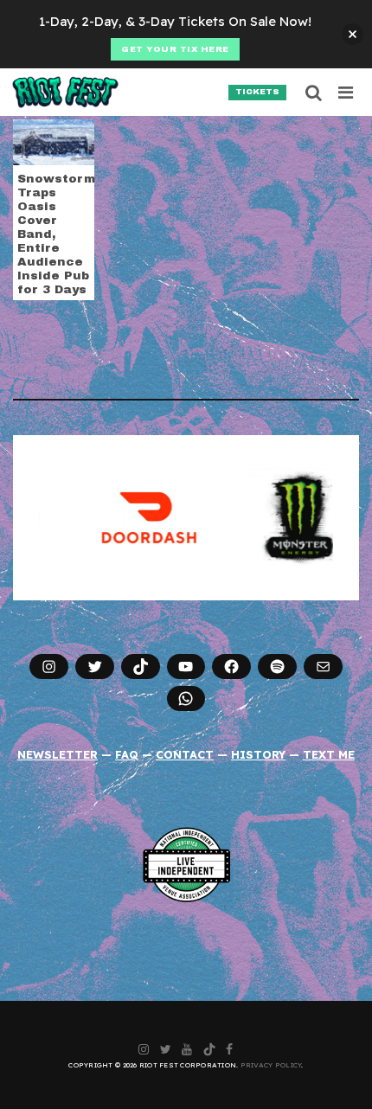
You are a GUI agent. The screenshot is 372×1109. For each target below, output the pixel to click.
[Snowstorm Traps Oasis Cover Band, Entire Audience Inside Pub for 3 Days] (53, 141)
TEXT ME (329, 754)
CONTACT (185, 754)
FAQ (126, 754)
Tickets (257, 91)
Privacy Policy (271, 1065)
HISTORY (258, 754)
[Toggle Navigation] (346, 92)
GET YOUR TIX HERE (175, 49)
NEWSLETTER (57, 754)
